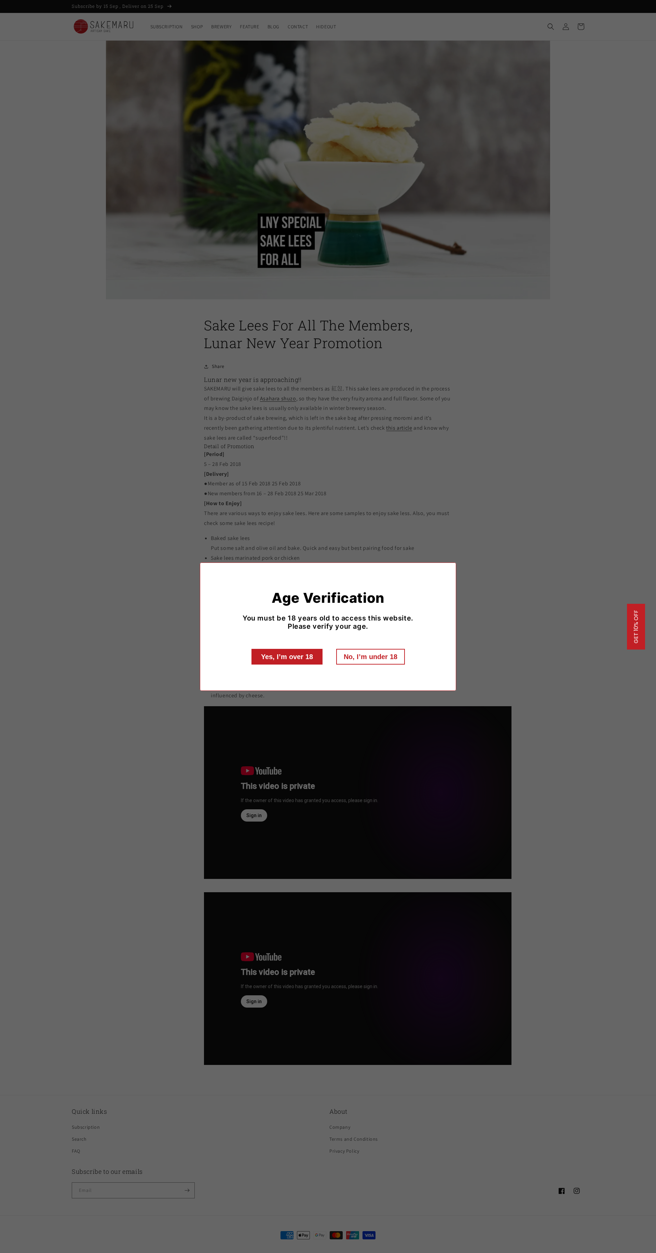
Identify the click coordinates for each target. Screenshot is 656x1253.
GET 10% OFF (636, 626)
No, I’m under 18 (370, 656)
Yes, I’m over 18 (287, 656)
